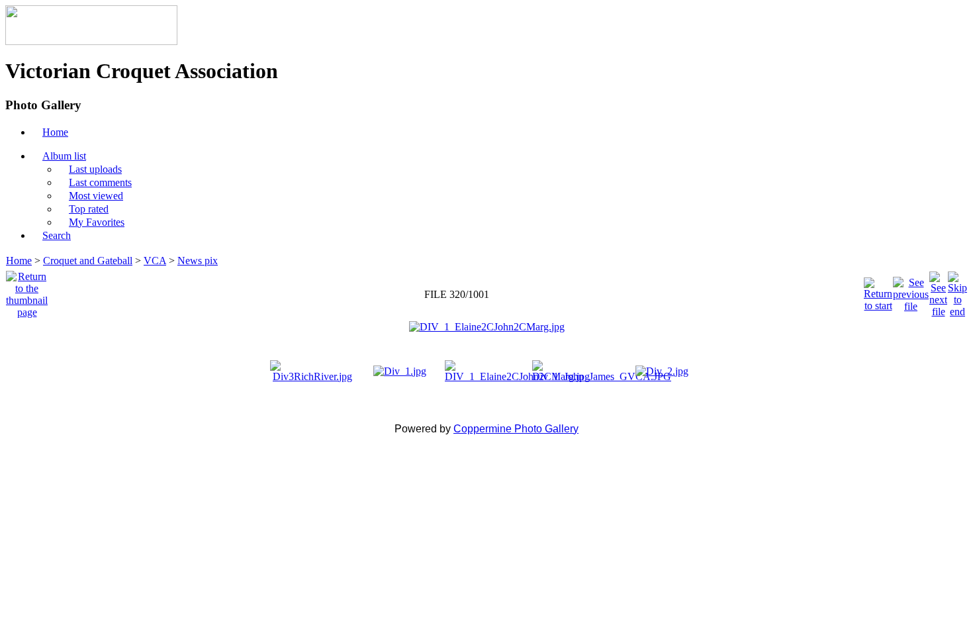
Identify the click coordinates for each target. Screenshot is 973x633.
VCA (155, 260)
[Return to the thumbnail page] (27, 291)
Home (19, 260)
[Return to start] (878, 291)
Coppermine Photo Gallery (516, 428)
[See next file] (938, 291)
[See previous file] (911, 291)
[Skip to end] (957, 291)
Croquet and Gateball (87, 260)
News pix (197, 260)
